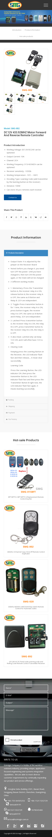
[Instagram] (35, 825)
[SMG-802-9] (20, 98)
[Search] (38, 5)
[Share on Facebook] (6, 217)
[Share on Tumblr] (31, 217)
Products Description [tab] (16, 253)
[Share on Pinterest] (21, 217)
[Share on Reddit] (40, 217)
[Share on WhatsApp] (16, 217)
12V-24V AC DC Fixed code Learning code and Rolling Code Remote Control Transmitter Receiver (26, 662)
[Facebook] (8, 825)
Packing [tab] (11, 400)
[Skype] (42, 825)
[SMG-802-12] (26, 71)
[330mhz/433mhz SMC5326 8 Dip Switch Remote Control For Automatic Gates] (26, 581)
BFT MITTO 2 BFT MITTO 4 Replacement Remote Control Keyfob (26, 498)
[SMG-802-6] (31, 98)
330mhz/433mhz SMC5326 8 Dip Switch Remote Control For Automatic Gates (26, 608)
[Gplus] (15, 825)
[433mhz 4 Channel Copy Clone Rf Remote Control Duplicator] (26, 526)
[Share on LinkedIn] (26, 217)
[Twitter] (21, 825)
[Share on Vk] (35, 217)
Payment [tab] (11, 413)
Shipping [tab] (11, 406)
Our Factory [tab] (12, 419)
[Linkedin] (28, 825)
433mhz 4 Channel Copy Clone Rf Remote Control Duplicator (26, 553)
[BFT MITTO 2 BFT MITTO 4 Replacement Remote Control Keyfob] (26, 472)
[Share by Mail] (45, 217)
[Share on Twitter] (11, 217)
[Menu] (44, 5)
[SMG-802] (42, 98)
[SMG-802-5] (9, 109)
